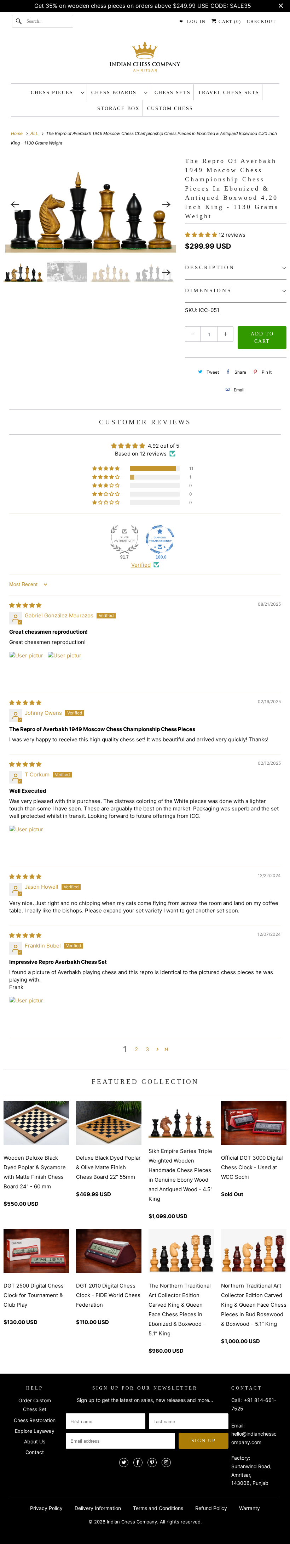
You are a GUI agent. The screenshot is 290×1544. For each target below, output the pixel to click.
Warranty (249, 1508)
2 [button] (136, 1049)
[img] (25, 605)
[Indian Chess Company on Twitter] (123, 1462)
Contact (34, 1452)
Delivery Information (98, 1508)
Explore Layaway (34, 1431)
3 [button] (147, 1049)
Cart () (229, 21)
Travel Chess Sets (228, 92)
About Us (34, 1441)
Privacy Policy (46, 1508)
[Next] (166, 204)
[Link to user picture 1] (26, 668)
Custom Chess (170, 108)
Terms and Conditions (158, 1508)
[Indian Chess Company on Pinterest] (152, 1462)
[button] (202, 234)
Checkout (261, 21)
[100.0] (160, 539)
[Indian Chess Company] (145, 58)
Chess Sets (173, 92)
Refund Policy (211, 1508)
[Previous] (15, 204)
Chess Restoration (35, 1420)
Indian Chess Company (132, 1522)
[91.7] (124, 539)
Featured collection (145, 1081)
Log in (196, 21)
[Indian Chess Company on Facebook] (138, 1462)
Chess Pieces (54, 92)
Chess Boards (116, 92)
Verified (141, 564)
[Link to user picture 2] (64, 668)
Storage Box (118, 108)
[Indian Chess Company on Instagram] (166, 1462)
